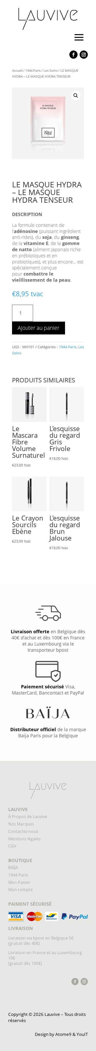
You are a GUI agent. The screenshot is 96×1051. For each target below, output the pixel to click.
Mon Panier (19, 882)
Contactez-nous (23, 831)
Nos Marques (21, 824)
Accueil (17, 70)
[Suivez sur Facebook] (73, 54)
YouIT (82, 1034)
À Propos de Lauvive (27, 816)
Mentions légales (24, 839)
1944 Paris (33, 70)
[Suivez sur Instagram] (84, 54)
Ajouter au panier (38, 327)
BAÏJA (13, 867)
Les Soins (51, 70)
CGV (12, 846)
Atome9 (63, 1034)
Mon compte (20, 889)
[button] (75, 95)
